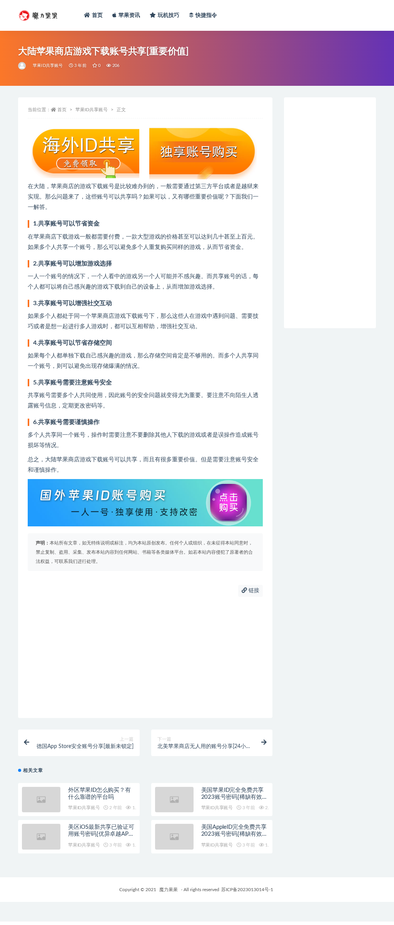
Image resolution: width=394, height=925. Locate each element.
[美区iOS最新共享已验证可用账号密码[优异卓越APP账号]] (41, 837)
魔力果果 (168, 889)
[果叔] (22, 66)
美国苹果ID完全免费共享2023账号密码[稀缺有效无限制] (234, 797)
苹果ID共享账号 (48, 65)
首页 (97, 15)
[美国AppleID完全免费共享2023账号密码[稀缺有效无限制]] (174, 837)
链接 (253, 590)
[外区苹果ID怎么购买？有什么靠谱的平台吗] (41, 800)
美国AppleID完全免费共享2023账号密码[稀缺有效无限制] (234, 834)
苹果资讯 (129, 15)
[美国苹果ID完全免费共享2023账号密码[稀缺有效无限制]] (174, 800)
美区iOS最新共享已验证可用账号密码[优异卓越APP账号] (101, 834)
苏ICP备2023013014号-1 (247, 889)
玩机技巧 (169, 15)
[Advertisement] (145, 656)
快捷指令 (206, 15)
